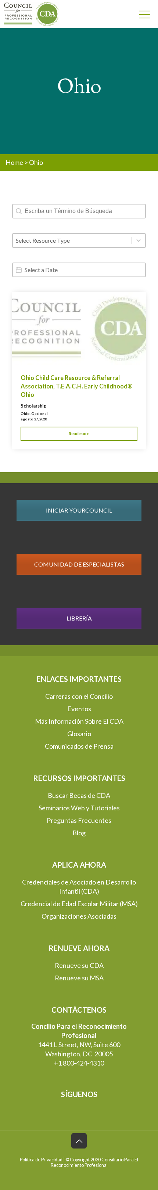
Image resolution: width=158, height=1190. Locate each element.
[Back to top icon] (79, 1141)
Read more (79, 433)
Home (14, 162)
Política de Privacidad (41, 1159)
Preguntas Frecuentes (79, 820)
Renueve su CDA (79, 965)
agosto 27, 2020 (34, 419)
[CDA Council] (28, 14)
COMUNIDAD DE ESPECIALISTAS (79, 564)
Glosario (79, 734)
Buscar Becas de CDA (79, 795)
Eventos (79, 709)
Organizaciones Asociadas (79, 916)
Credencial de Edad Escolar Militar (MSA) (79, 904)
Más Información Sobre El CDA (79, 721)
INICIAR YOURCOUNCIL (79, 510)
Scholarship (34, 406)
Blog (79, 833)
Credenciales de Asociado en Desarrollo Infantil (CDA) (79, 886)
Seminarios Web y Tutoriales (79, 808)
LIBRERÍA (79, 618)
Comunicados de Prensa (79, 746)
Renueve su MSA (79, 978)
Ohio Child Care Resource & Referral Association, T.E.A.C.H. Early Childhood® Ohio (77, 386)
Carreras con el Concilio (79, 696)
